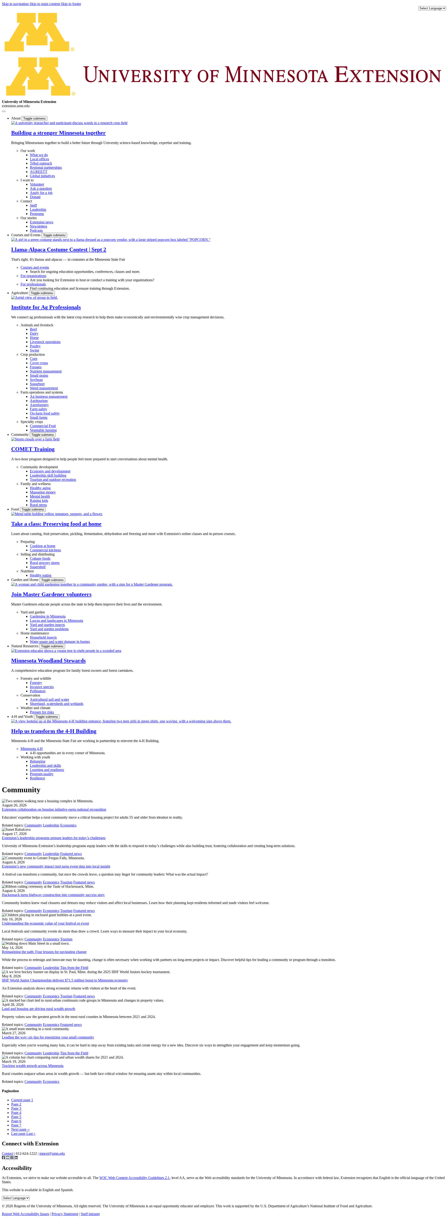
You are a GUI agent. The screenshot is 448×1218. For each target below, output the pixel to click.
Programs (37, 214)
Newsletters (38, 226)
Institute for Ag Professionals (46, 307)
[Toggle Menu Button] (4, 111)
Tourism (66, 882)
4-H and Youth (22, 716)
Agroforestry (39, 405)
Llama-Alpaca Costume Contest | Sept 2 (58, 249)
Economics (68, 825)
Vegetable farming (43, 430)
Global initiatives (42, 176)
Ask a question (41, 188)
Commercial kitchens (45, 550)
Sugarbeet (37, 384)
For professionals (33, 284)
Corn (33, 359)
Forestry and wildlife (36, 678)
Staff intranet (90, 1214)
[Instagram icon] (12, 1158)
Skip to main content (45, 4)
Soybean (36, 380)
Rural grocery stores (45, 563)
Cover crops (39, 363)
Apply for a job (41, 193)
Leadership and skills (45, 765)
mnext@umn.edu (52, 1153)
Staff (33, 205)
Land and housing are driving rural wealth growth (38, 1009)
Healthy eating (40, 575)
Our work (28, 151)
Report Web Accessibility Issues (25, 1214)
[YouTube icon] (8, 1158)
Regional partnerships (46, 167)
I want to (27, 180)
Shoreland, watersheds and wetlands (56, 704)
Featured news (71, 854)
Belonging (37, 761)
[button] (69, 123)
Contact (26, 201)
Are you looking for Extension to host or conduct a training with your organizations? (92, 280)
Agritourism (39, 401)
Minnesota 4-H (32, 749)
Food (15, 509)
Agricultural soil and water (49, 699)
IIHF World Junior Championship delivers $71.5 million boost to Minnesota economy (65, 980)
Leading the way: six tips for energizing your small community (48, 1037)
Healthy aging (40, 488)
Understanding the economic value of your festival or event (45, 923)
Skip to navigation (16, 4)
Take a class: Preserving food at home (56, 524)
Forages (36, 367)
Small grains (39, 375)
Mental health (40, 496)
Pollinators (38, 691)
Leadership (38, 209)
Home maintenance (35, 633)
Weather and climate (35, 708)
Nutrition (27, 571)
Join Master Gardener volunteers (51, 594)
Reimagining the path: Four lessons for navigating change (44, 952)
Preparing (28, 542)
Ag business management (48, 396)
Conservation (30, 695)
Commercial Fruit (43, 426)
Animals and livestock (37, 325)
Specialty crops (32, 422)
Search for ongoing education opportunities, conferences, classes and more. (85, 272)
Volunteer (37, 184)
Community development (39, 467)
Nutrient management (46, 371)
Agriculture (20, 293)
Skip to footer (71, 4)
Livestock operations (45, 342)
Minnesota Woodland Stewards (48, 661)
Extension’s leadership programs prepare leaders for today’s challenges (53, 838)
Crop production (33, 354)
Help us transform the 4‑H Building (53, 731)
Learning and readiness (47, 770)
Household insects (43, 637)
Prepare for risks (42, 712)
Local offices (39, 159)
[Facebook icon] (4, 1158)
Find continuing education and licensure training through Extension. (80, 288)
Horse (34, 338)
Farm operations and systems (42, 392)
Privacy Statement (65, 1214)
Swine (34, 350)
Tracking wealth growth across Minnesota (32, 1066)
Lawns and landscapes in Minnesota (56, 621)
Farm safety (38, 409)
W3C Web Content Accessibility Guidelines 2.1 (134, 1178)
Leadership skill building (48, 475)
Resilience (37, 778)
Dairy (34, 333)
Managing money (43, 492)
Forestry (36, 683)
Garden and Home (25, 580)
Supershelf (38, 567)
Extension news (41, 222)
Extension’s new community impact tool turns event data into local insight (56, 866)
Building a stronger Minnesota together (58, 133)
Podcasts (36, 230)
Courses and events (35, 267)
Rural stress (38, 505)
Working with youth (35, 757)
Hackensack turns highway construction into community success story (53, 895)
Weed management (44, 388)
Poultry (35, 346)
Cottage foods (40, 558)
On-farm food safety (45, 413)
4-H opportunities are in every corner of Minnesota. (67, 753)
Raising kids (39, 501)
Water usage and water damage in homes (60, 642)
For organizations (33, 276)
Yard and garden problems (49, 629)
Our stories (29, 218)
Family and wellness (36, 484)
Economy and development (50, 471)
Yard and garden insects (47, 625)
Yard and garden (33, 612)
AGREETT (38, 172)
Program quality (41, 774)
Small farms (38, 417)
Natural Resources (25, 646)
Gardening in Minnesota (48, 616)
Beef (33, 329)
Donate (35, 197)
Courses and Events (26, 235)
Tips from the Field (74, 968)
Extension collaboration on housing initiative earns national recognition (54, 809)
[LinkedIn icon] (16, 1158)
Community (20, 435)
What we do (39, 155)
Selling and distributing (38, 554)
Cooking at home (42, 546)
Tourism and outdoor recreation (53, 480)
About (16, 118)
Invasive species (42, 687)
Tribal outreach (41, 163)
